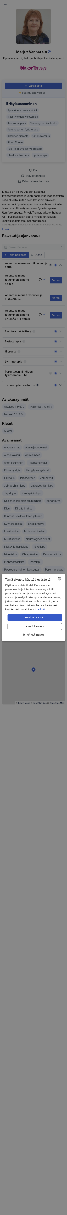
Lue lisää (40, 609)
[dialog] (33, 607)
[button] (33, 635)
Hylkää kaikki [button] (35, 626)
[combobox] (59, 578)
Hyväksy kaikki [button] (34, 617)
